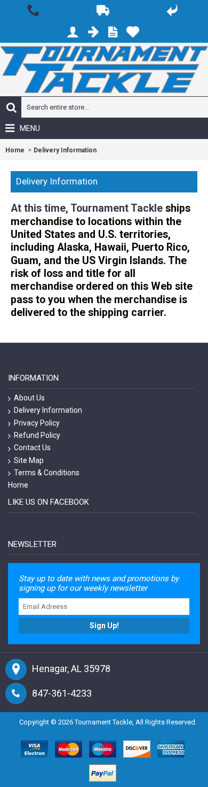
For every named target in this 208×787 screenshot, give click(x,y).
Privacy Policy (37, 423)
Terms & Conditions (46, 472)
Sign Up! (104, 625)
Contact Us (32, 447)
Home (15, 150)
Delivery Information (65, 150)
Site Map (29, 460)
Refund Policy (37, 435)
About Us (29, 398)
